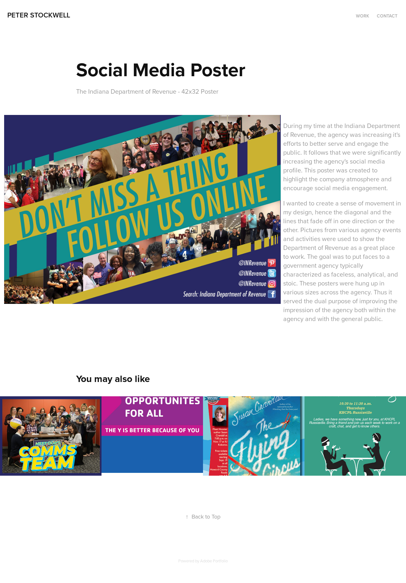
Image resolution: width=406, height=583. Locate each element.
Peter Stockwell (38, 15)
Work (362, 16)
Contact (387, 16)
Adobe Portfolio (214, 561)
